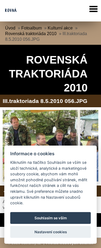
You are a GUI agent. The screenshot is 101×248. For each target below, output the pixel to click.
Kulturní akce (60, 28)
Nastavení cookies (50, 232)
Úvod (10, 28)
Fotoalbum (31, 28)
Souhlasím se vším (50, 218)
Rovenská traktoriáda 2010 (31, 33)
